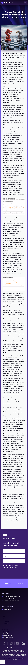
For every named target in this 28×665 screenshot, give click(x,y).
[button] (25, 2)
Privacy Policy (13, 567)
